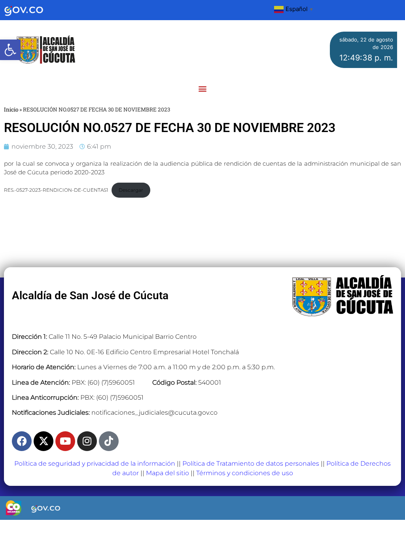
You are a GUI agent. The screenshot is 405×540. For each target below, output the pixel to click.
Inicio (11, 109)
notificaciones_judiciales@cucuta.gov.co (154, 412)
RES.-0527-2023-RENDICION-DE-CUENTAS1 (56, 190)
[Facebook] (22, 441)
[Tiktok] (109, 441)
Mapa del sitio (167, 473)
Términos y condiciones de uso (244, 473)
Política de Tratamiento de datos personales (250, 463)
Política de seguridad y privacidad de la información (94, 463)
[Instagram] (87, 441)
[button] (10, 50)
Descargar (131, 190)
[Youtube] (65, 441)
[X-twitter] (43, 441)
